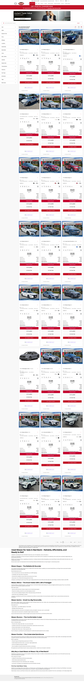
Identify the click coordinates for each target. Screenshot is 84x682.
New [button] (36, 3)
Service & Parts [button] (50, 3)
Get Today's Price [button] (29, 82)
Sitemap (47, 677)
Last (75, 542)
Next (71, 542)
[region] (29, 68)
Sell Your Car (32, 3)
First (57, 542)
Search (78, 23)
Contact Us (41, 677)
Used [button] (39, 3)
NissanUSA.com (51, 677)
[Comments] (37, 58)
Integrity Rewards (57, 3)
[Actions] (37, 49)
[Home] (28, 3)
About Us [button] (62, 3)
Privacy (45, 677)
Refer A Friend (67, 3)
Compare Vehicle (24, 90)
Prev (61, 542)
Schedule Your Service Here (54, 8)
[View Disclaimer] (29, 58)
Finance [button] (45, 3)
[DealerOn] (16, 676)
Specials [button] (42, 3)
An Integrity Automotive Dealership (19, 678)
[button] (38, 37)
